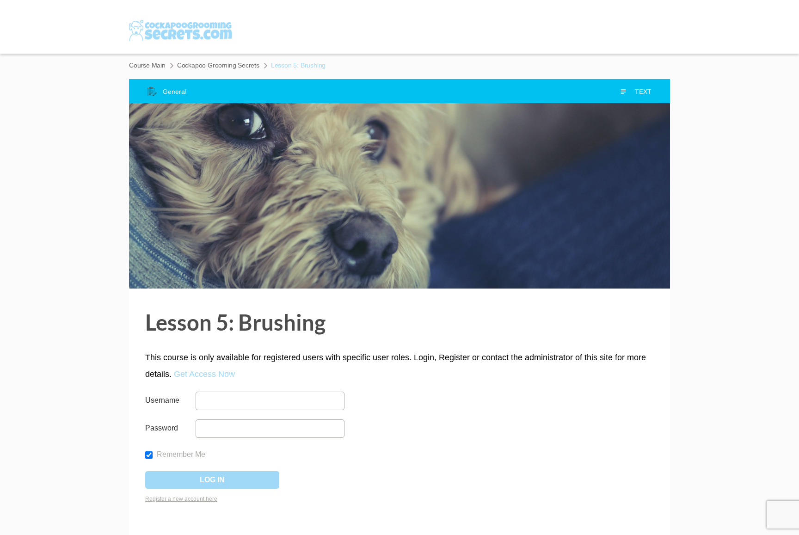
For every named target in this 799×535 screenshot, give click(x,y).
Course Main (147, 65)
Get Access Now (204, 374)
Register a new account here (181, 499)
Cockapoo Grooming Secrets (218, 65)
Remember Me (180, 454)
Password (161, 428)
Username (162, 400)
